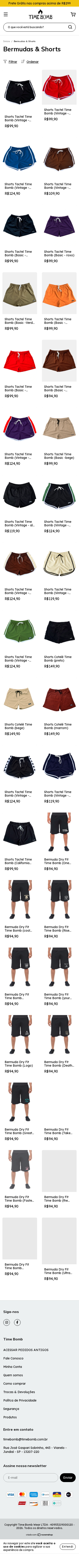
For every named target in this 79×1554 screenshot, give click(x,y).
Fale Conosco (13, 1358)
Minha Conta (12, 1367)
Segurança (11, 1409)
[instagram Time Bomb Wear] (6, 1322)
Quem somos (13, 1375)
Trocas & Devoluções (19, 1392)
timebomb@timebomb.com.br (25, 1439)
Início (6, 41)
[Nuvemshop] (39, 1535)
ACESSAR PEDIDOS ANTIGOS (25, 1350)
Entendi (67, 1546)
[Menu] (6, 15)
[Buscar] (70, 27)
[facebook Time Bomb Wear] (17, 1322)
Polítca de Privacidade (19, 1400)
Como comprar (14, 1384)
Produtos (10, 1417)
